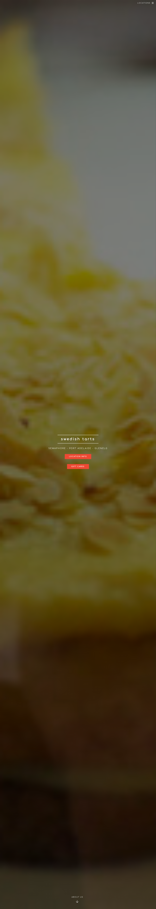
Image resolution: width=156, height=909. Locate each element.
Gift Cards (78, 466)
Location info (78, 456)
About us (77, 897)
